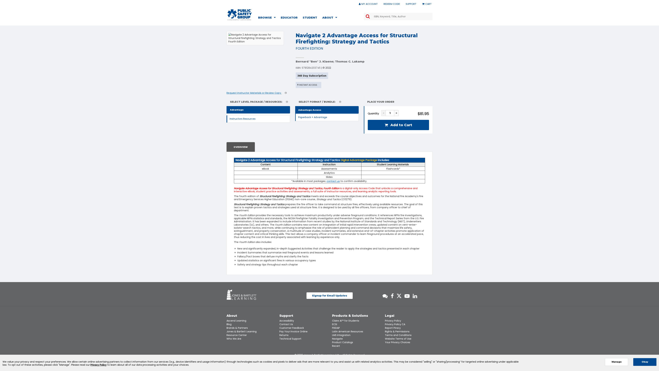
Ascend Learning (236, 320)
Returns (283, 335)
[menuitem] (268, 18)
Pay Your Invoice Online (293, 331)
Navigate (337, 338)
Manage (617, 362)
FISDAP (336, 328)
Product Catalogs (342, 342)
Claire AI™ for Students (345, 320)
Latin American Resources (347, 331)
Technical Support (290, 338)
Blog (229, 324)
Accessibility (286, 320)
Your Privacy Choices (397, 342)
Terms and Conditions (398, 335)
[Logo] (240, 14)
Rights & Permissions (397, 331)
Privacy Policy (393, 320)
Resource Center (237, 335)
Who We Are (234, 338)
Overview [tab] (241, 147)
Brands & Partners (237, 328)
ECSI (334, 324)
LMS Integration (341, 335)
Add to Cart (400, 125)
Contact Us (286, 324)
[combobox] (398, 16)
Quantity (373, 113)
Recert (336, 346)
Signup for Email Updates (329, 295)
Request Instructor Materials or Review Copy (254, 93)
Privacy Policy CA (395, 324)
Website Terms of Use (398, 338)
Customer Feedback (291, 328)
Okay (645, 362)
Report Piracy (393, 328)
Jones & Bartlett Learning (242, 331)
